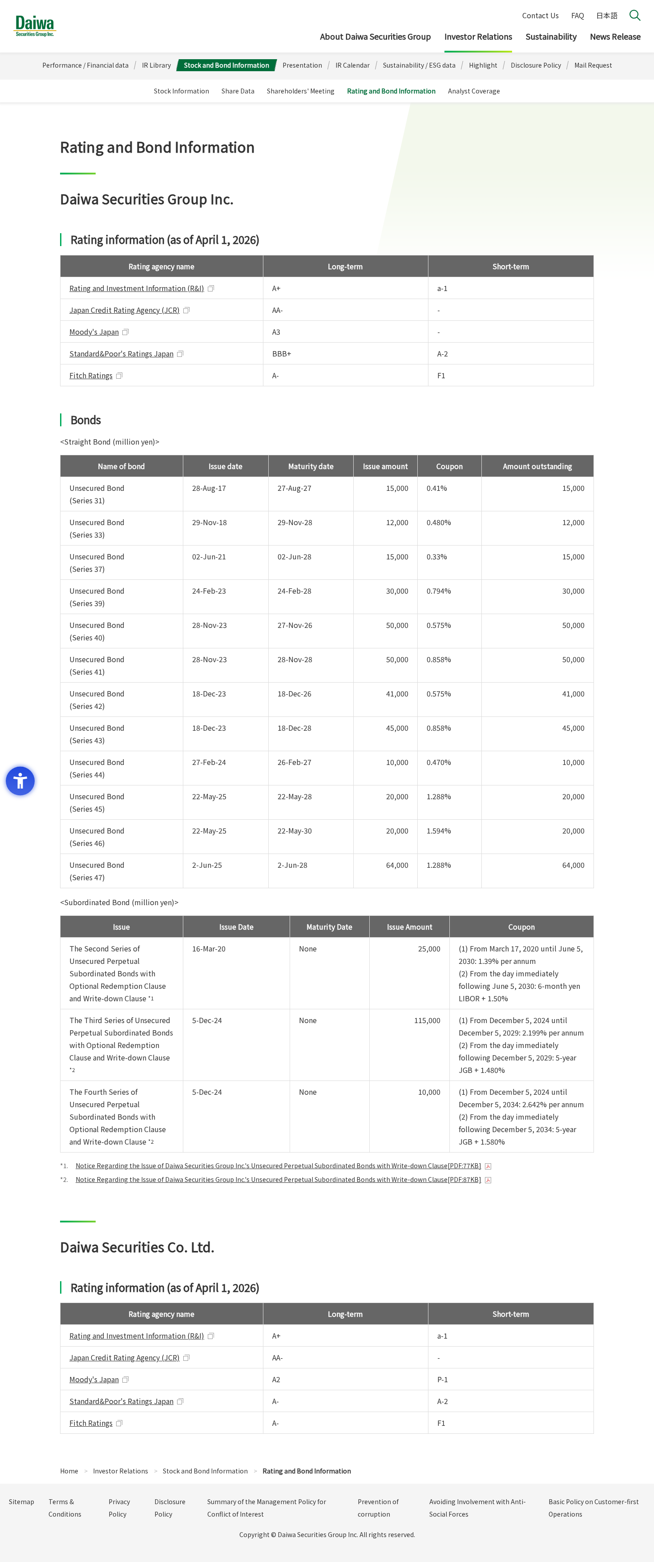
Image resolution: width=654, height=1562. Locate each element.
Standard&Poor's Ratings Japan (121, 353)
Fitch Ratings (91, 375)
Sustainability (551, 36)
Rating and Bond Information (391, 90)
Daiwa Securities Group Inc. (35, 26)
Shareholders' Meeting (301, 90)
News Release (615, 36)
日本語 (607, 15)
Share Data (238, 90)
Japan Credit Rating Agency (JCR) (124, 309)
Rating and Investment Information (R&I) (136, 288)
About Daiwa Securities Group (375, 36)
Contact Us (540, 15)
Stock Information (181, 90)
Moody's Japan (94, 331)
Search (635, 15)
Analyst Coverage (474, 90)
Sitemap (21, 1501)
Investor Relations (478, 36)
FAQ (577, 15)
